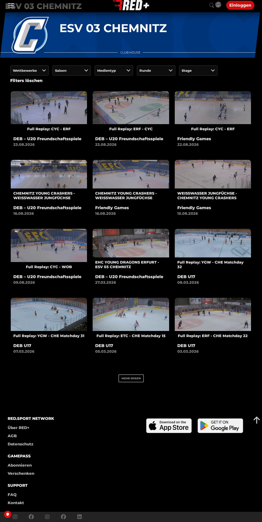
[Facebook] (31, 516)
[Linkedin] (78, 516)
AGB (12, 435)
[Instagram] (15, 516)
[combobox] (29, 70)
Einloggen (240, 5)
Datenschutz (20, 444)
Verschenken (21, 473)
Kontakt (16, 502)
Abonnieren (20, 465)
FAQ (12, 494)
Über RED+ (18, 427)
